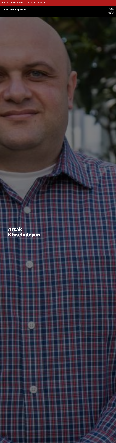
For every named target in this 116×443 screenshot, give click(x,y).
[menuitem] (9, 13)
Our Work (23, 13)
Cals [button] (110, 3)
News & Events (44, 13)
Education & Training (10, 13)
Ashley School (14, 2)
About (54, 13)
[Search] (104, 2)
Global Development (14, 9)
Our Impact (32, 13)
